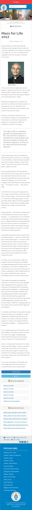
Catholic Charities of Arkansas (12, 455)
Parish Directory (8, 482)
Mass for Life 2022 (9, 395)
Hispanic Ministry (8, 474)
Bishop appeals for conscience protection (15, 422)
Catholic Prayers (8, 458)
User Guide (16, 440)
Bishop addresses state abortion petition (15, 416)
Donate (16, 2)
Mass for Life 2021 (9, 398)
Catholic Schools (8, 460)
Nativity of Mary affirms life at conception (15, 419)
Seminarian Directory (10, 490)
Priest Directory (8, 485)
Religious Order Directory (11, 487)
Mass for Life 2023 (9, 392)
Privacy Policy (19, 437)
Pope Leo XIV (7, 479)
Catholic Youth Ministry (10, 463)
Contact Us (8, 437)
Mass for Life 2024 (9, 389)
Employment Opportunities (11, 471)
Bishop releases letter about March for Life (16, 425)
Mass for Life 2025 (9, 385)
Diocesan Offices (9, 466)
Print (16, 376)
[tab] (16, 26)
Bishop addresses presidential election (15, 428)
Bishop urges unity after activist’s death (15, 412)
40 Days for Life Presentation (12, 401)
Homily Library (16, 372)
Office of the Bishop (9, 477)
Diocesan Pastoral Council (11, 469)
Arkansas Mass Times (10, 452)
